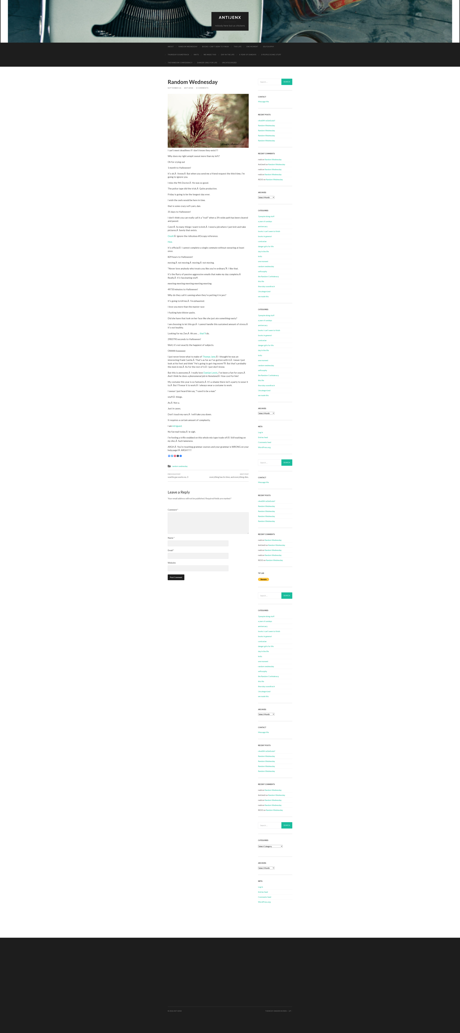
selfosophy (268, 47)
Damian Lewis (210, 372)
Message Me (263, 101)
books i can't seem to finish (269, 231)
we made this (210, 55)
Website (172, 562)
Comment (173, 509)
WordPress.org (264, 447)
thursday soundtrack (178, 55)
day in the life (227, 55)
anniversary (262, 226)
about (171, 47)
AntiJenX (188, 88)
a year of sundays (247, 55)
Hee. (170, 241)
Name (171, 537)
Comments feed (264, 442)
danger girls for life (207, 63)
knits (196, 55)
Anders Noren (280, 1011)
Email (171, 550)
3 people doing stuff (271, 55)
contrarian (262, 241)
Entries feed (263, 437)
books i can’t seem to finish (215, 47)
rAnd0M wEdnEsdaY (266, 120)
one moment (252, 47)
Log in (260, 432)
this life (238, 47)
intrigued (177, 426)
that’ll (203, 333)
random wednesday (188, 47)
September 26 (174, 88)
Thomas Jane (209, 356)
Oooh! (171, 236)
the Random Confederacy (180, 63)
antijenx (230, 17)
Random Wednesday (266, 125)
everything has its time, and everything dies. (229, 475)
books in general (265, 236)
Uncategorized (229, 63)
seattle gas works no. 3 (178, 475)
